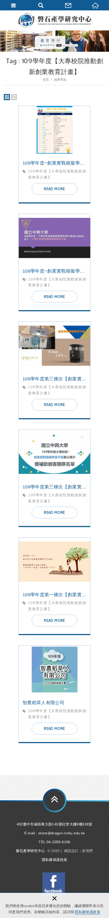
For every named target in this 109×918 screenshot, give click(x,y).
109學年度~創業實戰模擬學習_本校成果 (54, 154)
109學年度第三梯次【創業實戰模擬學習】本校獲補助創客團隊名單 (54, 478)
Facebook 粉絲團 (53, 883)
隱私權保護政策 (87, 912)
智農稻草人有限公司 (54, 694)
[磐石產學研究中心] (54, 20)
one (14, 97)
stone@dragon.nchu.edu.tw (61, 833)
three (7, 97)
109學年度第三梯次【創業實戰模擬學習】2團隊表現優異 (54, 370)
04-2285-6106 (58, 842)
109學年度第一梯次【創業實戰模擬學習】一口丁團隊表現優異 (54, 586)
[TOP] (55, 800)
